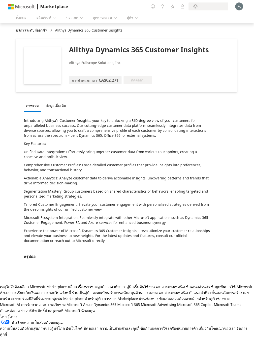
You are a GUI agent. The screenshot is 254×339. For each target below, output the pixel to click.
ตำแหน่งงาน (10, 310)
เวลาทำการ (116, 286)
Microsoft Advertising (158, 304)
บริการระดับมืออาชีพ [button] (31, 30)
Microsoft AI (10, 304)
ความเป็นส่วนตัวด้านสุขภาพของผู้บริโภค (32, 328)
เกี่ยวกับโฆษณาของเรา (217, 328)
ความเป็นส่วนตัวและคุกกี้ (119, 328)
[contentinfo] (52, 30)
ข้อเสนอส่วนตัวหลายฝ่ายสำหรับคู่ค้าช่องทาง (194, 298)
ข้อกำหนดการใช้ (153, 328)
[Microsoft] (21, 6)
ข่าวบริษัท (29, 310)
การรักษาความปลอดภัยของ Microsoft (51, 304)
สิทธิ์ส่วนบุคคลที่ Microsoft (59, 310)
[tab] (33, 105)
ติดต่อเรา (91, 328)
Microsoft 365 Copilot (195, 304)
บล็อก (72, 286)
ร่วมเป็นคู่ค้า (82, 292)
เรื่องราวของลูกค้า (92, 286)
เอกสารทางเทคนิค (170, 286)
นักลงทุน (88, 310)
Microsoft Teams (227, 304)
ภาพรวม (32, 105)
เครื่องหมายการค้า (183, 328)
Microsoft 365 (128, 304)
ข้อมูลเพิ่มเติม (56, 105)
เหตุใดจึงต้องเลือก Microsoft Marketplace (33, 286)
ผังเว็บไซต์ (74, 328)
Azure (88, 304)
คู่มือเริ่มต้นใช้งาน (141, 286)
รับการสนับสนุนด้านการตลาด (134, 292)
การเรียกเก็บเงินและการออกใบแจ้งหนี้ (40, 292)
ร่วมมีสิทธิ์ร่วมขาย (36, 298)
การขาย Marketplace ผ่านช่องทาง (131, 298)
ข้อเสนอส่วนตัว (198, 286)
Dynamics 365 (105, 304)
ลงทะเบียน (101, 292)
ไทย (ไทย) (8, 316)
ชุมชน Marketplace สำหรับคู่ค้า (77, 298)
